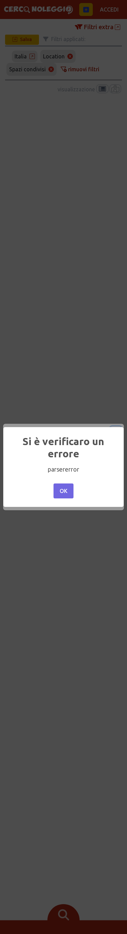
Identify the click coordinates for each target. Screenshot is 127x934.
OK (63, 491)
